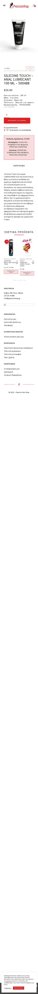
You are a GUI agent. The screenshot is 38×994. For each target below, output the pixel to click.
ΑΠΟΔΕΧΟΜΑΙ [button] (18, 988)
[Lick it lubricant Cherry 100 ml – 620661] (27, 247)
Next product (32, 69)
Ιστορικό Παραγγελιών (13, 375)
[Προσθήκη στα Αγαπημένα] (17, 262)
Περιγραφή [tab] (19, 166)
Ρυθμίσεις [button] (7, 988)
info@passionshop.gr (12, 298)
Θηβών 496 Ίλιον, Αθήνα (13, 293)
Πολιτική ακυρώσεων (12, 351)
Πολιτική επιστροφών (12, 354)
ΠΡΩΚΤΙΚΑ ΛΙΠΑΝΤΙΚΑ (18, 147)
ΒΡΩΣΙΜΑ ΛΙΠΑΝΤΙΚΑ (26, 259)
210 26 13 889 (9, 296)
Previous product (28, 69)
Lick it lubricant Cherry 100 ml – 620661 (25, 263)
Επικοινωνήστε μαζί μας (14, 337)
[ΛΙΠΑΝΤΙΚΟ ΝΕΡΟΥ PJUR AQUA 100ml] (11, 247)
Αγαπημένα (8, 372)
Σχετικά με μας (10, 319)
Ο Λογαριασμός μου (12, 369)
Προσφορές (8, 325)
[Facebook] (19, 385)
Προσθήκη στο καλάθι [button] (11, 271)
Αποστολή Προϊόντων (12, 322)
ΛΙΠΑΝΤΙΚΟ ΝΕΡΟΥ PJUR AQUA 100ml (10, 262)
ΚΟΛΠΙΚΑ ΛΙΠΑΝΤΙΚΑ (10, 259)
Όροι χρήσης (9, 357)
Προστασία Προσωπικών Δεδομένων (18, 348)
